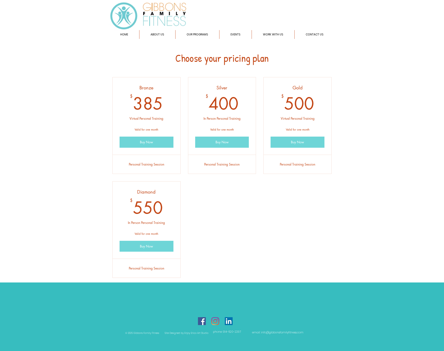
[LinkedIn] (229, 321)
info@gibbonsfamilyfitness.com (282, 332)
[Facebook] (202, 321)
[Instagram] (215, 321)
